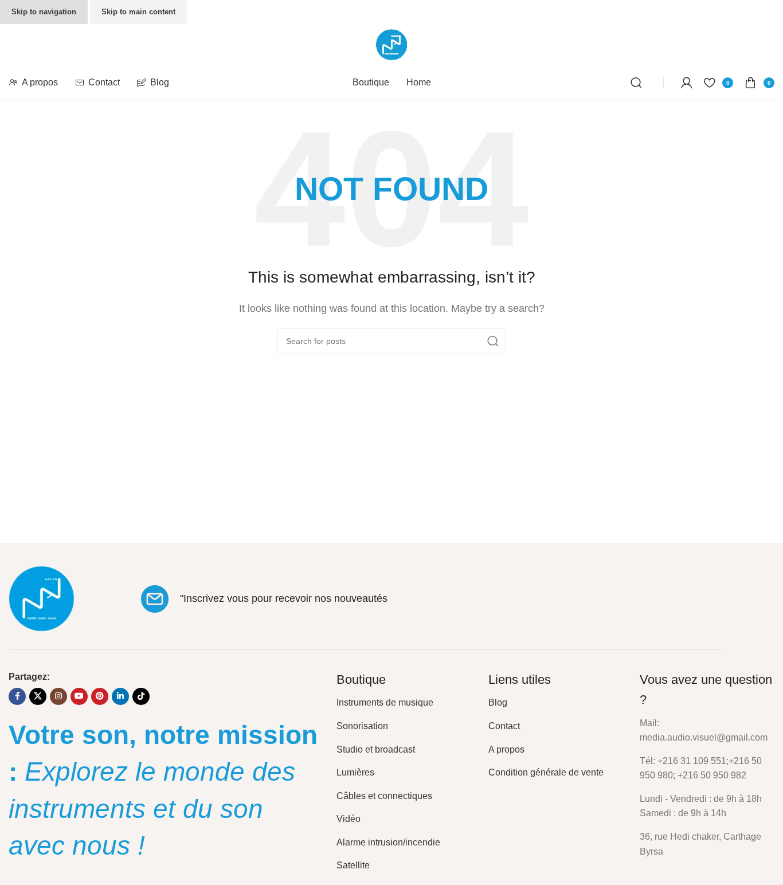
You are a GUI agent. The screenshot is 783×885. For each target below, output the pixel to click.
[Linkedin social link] (120, 696)
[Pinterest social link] (99, 696)
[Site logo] (391, 44)
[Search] (638, 82)
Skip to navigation (43, 11)
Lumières (355, 772)
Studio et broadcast (375, 749)
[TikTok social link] (141, 696)
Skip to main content (138, 11)
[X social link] (37, 696)
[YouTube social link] (79, 696)
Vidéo (348, 819)
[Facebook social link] (17, 696)
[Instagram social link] (58, 696)
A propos (506, 749)
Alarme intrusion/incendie (388, 842)
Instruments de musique (384, 702)
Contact (504, 726)
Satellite (353, 865)
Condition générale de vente (546, 772)
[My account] (686, 82)
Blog (497, 702)
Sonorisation (362, 726)
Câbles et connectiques (384, 796)
